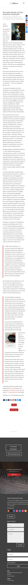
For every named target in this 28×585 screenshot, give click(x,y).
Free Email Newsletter (13, 447)
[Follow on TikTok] (17, 511)
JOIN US (14, 474)
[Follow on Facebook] (14, 511)
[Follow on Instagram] (23, 511)
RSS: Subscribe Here (14, 454)
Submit (20, 545)
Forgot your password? (11, 562)
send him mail (11, 388)
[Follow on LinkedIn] (20, 511)
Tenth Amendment (8, 17)
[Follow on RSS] (25, 511)
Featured (12, 19)
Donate (11, 516)
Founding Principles (19, 19)
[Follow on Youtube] (8, 511)
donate (14, 405)
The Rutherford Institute (13, 390)
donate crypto (14, 410)
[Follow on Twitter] (11, 511)
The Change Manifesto (12, 392)
